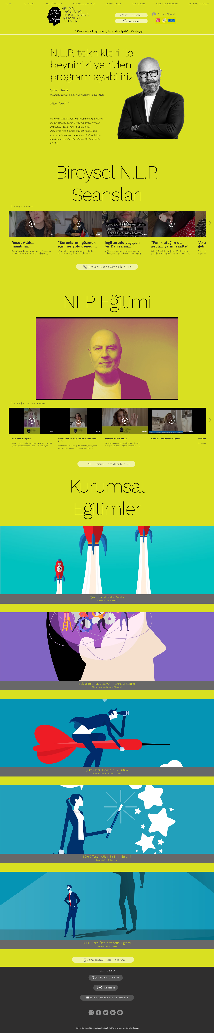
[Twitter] (105, 1012)
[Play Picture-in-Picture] (169, 396)
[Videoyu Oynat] (32, 224)
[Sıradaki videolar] (210, 223)
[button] (54, 4)
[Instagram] (91, 1012)
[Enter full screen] (174, 396)
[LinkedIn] (113, 1012)
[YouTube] (120, 1012)
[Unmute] (44, 396)
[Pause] (39, 396)
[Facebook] (98, 1012)
